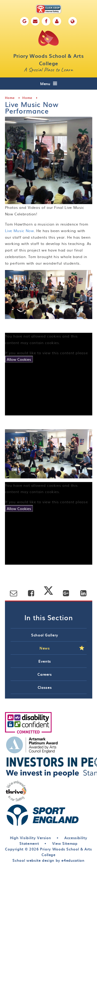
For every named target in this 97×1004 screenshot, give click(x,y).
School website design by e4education (48, 860)
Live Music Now (19, 230)
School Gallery (44, 635)
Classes (45, 687)
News (44, 648)
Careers (44, 674)
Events (44, 661)
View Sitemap (65, 843)
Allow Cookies (19, 359)
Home (10, 97)
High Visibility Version (30, 837)
